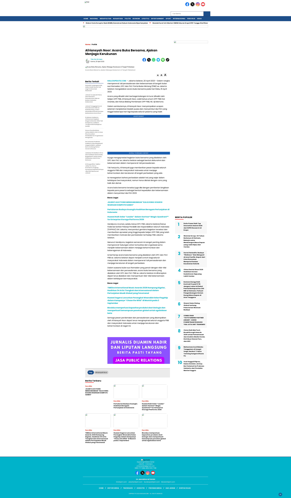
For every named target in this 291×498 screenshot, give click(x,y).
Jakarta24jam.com (135, 482)
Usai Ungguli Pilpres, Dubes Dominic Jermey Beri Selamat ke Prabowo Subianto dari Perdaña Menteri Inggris (194, 365)
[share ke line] (163, 61)
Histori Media (113, 488)
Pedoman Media (155, 488)
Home (86, 19)
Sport (168, 19)
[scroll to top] (280, 494)
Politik (128, 19)
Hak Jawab (170, 488)
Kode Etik (141, 488)
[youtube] (203, 6)
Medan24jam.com (168, 482)
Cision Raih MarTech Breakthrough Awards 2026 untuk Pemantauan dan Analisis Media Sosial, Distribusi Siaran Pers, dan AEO (194, 335)
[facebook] (187, 6)
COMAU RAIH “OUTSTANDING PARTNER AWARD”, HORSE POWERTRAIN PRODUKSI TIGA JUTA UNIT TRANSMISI (194, 319)
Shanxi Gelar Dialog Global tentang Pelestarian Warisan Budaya (192, 306)
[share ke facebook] (144, 61)
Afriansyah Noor (101, 372)
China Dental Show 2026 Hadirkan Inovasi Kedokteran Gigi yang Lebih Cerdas (193, 272)
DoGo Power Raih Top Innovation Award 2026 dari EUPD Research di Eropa (193, 226)
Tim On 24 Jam (96, 59)
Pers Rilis (191, 19)
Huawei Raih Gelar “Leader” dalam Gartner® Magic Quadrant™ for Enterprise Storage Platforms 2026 (137, 218)
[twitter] (193, 6)
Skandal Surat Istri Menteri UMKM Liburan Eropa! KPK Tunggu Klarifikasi (180, 23)
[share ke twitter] (149, 61)
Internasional (179, 19)
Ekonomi (136, 19)
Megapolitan (105, 19)
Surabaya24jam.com (152, 482)
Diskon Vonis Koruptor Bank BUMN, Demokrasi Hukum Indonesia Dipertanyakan (117, 23)
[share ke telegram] (158, 61)
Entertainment (157, 19)
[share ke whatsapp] (154, 61)
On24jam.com (121, 482)
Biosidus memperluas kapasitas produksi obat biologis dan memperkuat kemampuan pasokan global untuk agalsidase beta (137, 310)
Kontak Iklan (185, 488)
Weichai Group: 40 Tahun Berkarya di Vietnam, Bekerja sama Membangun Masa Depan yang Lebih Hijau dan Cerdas (194, 241)
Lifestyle (145, 19)
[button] (157, 75)
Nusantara (118, 19)
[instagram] (198, 6)
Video (199, 19)
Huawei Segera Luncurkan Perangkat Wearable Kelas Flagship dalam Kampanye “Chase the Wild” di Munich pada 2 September (137, 300)
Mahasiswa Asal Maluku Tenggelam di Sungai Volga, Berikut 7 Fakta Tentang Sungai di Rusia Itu (194, 351)
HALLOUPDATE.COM (116, 80)
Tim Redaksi (128, 488)
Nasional (94, 19)
